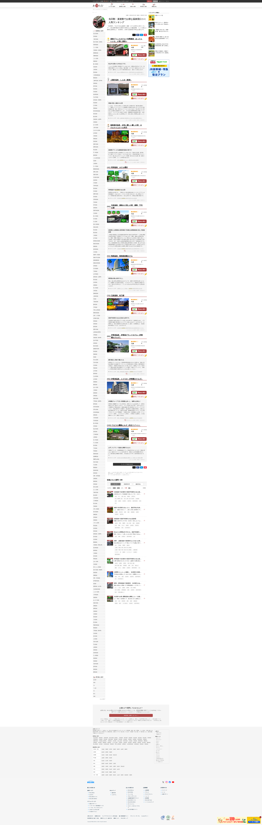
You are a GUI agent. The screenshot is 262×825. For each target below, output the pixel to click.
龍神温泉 (95, 550)
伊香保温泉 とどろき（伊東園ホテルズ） (127, 379)
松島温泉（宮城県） (97, 99)
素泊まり (136, 565)
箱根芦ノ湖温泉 (96, 254)
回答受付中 (127, 484)
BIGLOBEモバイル (93, 796)
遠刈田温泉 (95, 94)
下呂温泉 (95, 448)
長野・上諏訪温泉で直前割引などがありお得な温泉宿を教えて (129, 118)
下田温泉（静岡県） (97, 401)
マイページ (162, 1)
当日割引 (116, 514)
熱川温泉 (95, 445)
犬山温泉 (95, 464)
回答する (149, 1)
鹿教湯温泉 (95, 293)
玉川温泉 (95, 105)
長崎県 (110, 774)
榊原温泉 (95, 481)
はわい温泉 (95, 561)
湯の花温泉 (95, 511)
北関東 (120, 563)
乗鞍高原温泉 (96, 312)
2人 (94, 690)
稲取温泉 (95, 414)
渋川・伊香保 (133, 587)
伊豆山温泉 (95, 409)
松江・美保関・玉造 (118, 498)
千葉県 (106, 754)
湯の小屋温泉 (96, 224)
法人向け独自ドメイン (132, 809)
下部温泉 (95, 271)
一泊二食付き (125, 603)
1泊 (115, 503)
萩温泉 (94, 583)
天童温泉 (95, 135)
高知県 (114, 772)
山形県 (122, 749)
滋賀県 (103, 766)
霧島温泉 (95, 672)
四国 (120, 523)
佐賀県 (106, 774)
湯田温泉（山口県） (97, 586)
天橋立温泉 (95, 492)
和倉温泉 (95, 368)
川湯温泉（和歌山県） (98, 544)
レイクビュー (129, 552)
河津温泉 (95, 426)
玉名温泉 (95, 633)
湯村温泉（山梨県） (97, 276)
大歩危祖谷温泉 (96, 589)
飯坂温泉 (95, 155)
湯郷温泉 (95, 575)
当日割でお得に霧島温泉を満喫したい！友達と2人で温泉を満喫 (130, 457)
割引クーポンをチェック (140, 59)
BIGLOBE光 (91, 792)
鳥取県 (103, 769)
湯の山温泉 (95, 486)
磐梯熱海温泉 (96, 169)
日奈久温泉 (95, 641)
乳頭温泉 (95, 102)
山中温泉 (95, 370)
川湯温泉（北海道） (97, 50)
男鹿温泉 (95, 108)
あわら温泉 (95, 387)
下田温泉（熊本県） (97, 630)
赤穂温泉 (95, 520)
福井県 (110, 760)
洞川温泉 (95, 536)
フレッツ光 (130, 794)
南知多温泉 (95, 470)
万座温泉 (95, 202)
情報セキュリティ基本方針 (106, 818)
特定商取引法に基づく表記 (93, 818)
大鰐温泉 (95, 69)
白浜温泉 (95, 539)
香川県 (106, 772)
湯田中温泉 (95, 329)
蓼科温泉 (95, 304)
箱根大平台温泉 (96, 257)
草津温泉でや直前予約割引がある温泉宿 (127, 198)
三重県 (114, 763)
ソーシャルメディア (149, 802)
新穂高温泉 (95, 453)
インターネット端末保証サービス (96, 805)
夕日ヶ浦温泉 (96, 508)
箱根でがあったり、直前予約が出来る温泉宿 (128, 160)
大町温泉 (95, 290)
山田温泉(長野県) (97, 332)
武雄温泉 (95, 611)
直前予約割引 (117, 527)
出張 (116, 525)
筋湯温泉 (95, 658)
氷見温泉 (95, 365)
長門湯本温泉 (96, 580)
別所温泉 (95, 323)
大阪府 (110, 766)
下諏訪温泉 (95, 301)
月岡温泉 (95, 334)
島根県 (128, 496)
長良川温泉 (95, 462)
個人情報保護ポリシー (124, 816)
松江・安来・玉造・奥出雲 (129, 498)
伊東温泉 (95, 395)
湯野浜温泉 (95, 146)
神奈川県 (115, 754)
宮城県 (114, 749)
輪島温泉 (95, 384)
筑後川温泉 (95, 602)
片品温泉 (95, 213)
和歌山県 (122, 766)
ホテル (123, 525)
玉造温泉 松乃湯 (117, 295)
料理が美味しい (121, 592)
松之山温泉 (95, 359)
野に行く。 (158, 752)
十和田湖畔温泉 (96, 75)
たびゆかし (158, 756)
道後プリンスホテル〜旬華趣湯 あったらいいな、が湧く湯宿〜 (126, 40)
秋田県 (118, 749)
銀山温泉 (95, 116)
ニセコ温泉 (95, 58)
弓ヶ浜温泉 (95, 442)
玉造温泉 (95, 564)
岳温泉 (94, 160)
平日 (119, 576)
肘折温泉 (95, 141)
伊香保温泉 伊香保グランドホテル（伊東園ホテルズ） (127, 336)
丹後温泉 (95, 506)
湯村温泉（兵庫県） (97, 533)
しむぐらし (114, 794)
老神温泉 (95, 207)
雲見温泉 (95, 431)
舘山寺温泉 (95, 428)
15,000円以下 (127, 527)
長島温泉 (95, 484)
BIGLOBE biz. (131, 790)
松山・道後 (129, 523)
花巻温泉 (95, 83)
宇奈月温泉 (95, 362)
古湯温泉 (95, 613)
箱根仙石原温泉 (96, 263)
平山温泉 (95, 644)
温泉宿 (127, 525)
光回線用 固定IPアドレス (133, 798)
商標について (116, 818)
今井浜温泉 (95, 417)
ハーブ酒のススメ (159, 761)
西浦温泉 (95, 467)
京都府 (106, 766)
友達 (94, 682)
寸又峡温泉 (95, 434)
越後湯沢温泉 (96, 348)
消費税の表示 (97, 816)
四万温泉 (95, 204)
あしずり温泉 (96, 600)
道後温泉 (95, 597)
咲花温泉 (95, 351)
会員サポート (165, 794)
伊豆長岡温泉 (96, 412)
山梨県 (103, 757)
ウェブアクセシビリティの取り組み (109, 816)
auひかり (91, 794)
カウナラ (157, 753)
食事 (119, 525)
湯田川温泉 (95, 144)
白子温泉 (95, 238)
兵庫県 (114, 766)
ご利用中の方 (163, 787)
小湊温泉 (95, 235)
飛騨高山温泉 (96, 459)
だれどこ (157, 741)
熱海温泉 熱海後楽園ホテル (122, 256)
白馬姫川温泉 (96, 318)
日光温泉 (95, 191)
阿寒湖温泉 (95, 44)
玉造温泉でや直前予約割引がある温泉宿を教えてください (130, 248)
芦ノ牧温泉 (95, 152)
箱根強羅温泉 (96, 260)
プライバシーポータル (135, 816)
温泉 (129, 565)
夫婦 (94, 696)
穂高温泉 (95, 326)
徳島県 (103, 772)
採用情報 (147, 798)
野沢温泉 (95, 279)
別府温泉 (95, 649)
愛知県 (110, 763)
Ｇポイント (158, 738)
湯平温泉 (95, 666)
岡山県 (110, 769)
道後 (133, 523)
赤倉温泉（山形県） (97, 119)
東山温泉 (95, 149)
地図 (134, 51)
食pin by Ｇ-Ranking (160, 760)
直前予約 (121, 514)
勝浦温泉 (95, 542)
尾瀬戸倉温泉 (96, 210)
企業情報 (145, 787)
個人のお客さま (91, 787)
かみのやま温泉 (96, 130)
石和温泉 (95, 265)
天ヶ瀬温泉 (95, 655)
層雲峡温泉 (95, 52)
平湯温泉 (95, 450)
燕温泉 (94, 357)
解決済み (138, 484)
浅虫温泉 (95, 66)
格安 (120, 603)
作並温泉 (95, 91)
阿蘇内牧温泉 (96, 625)
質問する (155, 1)
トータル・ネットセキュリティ (96, 807)
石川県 (106, 760)
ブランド (147, 792)
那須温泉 (95, 188)
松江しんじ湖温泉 (97, 567)
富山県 (103, 760)
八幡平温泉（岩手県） (98, 80)
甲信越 (119, 545)
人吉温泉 (95, 638)
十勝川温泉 (95, 39)
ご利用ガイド (158, 734)
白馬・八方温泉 (96, 315)
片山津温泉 (95, 376)
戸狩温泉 (95, 307)
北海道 (103, 749)
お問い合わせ (90, 816)
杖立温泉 (95, 636)
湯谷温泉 (95, 473)
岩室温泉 (95, 343)
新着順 (114, 488)
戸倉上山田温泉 (96, 309)
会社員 (94, 679)
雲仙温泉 (95, 616)
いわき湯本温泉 (96, 158)
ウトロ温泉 (95, 47)
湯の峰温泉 (95, 547)
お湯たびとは (158, 732)
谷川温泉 (95, 218)
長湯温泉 (95, 661)
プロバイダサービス (132, 796)
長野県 (124, 545)
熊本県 (114, 774)
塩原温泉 (95, 180)
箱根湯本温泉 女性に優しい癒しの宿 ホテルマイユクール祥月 (126, 126)
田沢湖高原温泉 (96, 110)
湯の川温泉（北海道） (98, 41)
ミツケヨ (157, 755)
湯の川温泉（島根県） (98, 569)
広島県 (114, 769)
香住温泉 (95, 525)
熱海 (116, 576)
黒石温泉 (95, 72)
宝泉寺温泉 (95, 663)
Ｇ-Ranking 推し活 (159, 758)
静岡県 (103, 763)
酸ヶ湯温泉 (95, 64)
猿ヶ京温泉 (95, 216)
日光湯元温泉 (96, 177)
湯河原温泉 (95, 249)
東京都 (110, 754)
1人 (94, 685)
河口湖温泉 (95, 268)
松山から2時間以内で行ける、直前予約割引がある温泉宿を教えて (130, 72)
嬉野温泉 (95, 608)
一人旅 (94, 688)
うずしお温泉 (96, 522)
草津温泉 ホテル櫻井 (119, 167)
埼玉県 (103, 754)
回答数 (118, 488)
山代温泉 (95, 379)
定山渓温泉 (95, 33)
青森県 (106, 749)
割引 (122, 527)
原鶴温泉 (95, 605)
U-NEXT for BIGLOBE (94, 809)
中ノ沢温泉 (95, 166)
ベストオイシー (159, 749)
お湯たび (157, 744)
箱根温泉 (95, 246)
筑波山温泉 (95, 227)
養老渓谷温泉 (96, 243)
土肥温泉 (95, 437)
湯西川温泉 (95, 193)
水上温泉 (95, 221)
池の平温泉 (95, 340)
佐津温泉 (95, 528)
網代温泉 (95, 403)
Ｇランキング (158, 739)
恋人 (94, 693)
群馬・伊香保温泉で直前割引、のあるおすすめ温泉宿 (129, 371)
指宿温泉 (95, 669)
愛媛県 (124, 523)
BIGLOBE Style (148, 800)
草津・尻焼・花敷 (131, 563)
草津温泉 (95, 196)
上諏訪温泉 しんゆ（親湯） (121, 80)
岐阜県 (106, 763)
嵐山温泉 (95, 495)
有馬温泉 (95, 517)
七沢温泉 (95, 251)
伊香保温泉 (95, 199)
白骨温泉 (95, 282)
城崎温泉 (95, 514)
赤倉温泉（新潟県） (97, 337)
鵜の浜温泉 (95, 345)
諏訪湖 (128, 545)
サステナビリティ (149, 794)
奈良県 (118, 766)
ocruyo (157, 742)
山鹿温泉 (95, 647)
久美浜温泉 (95, 497)
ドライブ (116, 552)
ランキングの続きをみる (127, 464)
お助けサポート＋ (93, 803)
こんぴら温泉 (96, 591)
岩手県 (110, 749)
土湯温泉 (95, 163)
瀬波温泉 (95, 354)
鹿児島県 (126, 774)
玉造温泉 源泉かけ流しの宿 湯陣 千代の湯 (127, 206)
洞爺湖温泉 (95, 55)
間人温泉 (95, 503)
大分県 (118, 774)
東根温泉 (95, 138)
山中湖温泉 (95, 274)
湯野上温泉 (95, 171)
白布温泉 (95, 133)
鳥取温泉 (95, 558)
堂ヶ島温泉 (95, 439)
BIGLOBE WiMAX (93, 798)
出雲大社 (133, 496)
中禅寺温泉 (95, 185)
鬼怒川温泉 (95, 174)
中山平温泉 (95, 97)
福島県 (126, 749)
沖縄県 (130, 774)
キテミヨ (157, 747)
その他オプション (93, 811)
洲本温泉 (95, 531)
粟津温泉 (95, 373)
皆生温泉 (95, 556)
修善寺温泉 (95, 398)
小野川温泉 (95, 127)
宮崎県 (122, 774)
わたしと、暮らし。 (160, 745)
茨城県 (110, 752)
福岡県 (103, 774)
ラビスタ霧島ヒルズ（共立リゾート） (126, 425)
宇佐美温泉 (95, 420)
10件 (142, 47)
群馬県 (124, 563)
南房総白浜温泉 (96, 240)
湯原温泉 (95, 572)
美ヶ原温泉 (95, 287)
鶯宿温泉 (95, 77)
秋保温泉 (95, 88)
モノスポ (157, 750)
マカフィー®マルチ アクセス (134, 806)
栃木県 (103, 752)
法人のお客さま (130, 787)
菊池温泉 (95, 627)
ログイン (167, 1)
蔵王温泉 (95, 113)
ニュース (147, 796)
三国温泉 (95, 390)
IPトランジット (131, 804)
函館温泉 (95, 61)
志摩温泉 (95, 478)
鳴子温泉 (95, 86)
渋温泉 (94, 298)
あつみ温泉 (95, 124)
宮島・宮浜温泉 (96, 578)
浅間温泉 (95, 285)
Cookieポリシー (144, 816)
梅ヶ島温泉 (95, 423)
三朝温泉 (95, 553)
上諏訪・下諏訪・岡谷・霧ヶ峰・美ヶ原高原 (123, 547)
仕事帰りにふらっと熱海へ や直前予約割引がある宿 (129, 288)
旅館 (116, 567)
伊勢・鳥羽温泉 (96, 475)
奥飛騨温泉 (95, 456)
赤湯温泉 (95, 122)
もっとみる (102, 698)
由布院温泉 (95, 652)
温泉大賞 (114, 792)
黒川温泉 (95, 622)
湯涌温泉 (95, 381)
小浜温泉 (95, 619)
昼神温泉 (95, 321)
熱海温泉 (95, 392)
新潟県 (110, 757)
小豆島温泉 (95, 594)
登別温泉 (95, 36)
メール (163, 792)
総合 (129, 488)
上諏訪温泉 (95, 296)
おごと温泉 (95, 489)
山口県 (118, 769)
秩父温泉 (95, 229)
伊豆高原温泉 (96, 406)
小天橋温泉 (95, 500)
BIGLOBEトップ (124, 818)
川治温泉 (95, 182)
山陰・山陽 (123, 496)
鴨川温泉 (95, 232)
